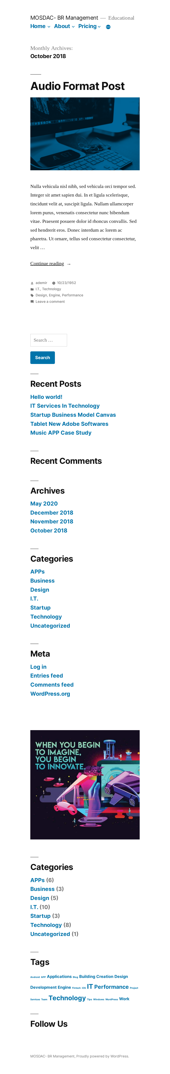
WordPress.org (50, 693)
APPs (37, 571)
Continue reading (50, 263)
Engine (54, 295)
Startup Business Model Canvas (73, 414)
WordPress (111, 999)
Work (124, 998)
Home (38, 26)
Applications (59, 976)
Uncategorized (50, 625)
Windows (98, 999)
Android (35, 977)
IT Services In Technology (65, 405)
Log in (38, 666)
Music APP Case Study (61, 432)
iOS (84, 988)
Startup (40, 607)
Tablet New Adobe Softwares (69, 424)
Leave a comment (50, 301)
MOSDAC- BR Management (64, 17)
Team (44, 999)
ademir (41, 283)
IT (90, 986)
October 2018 (48, 530)
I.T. (38, 289)
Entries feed (46, 675)
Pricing (87, 26)
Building (87, 976)
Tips (89, 999)
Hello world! (46, 397)
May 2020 (44, 503)
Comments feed (52, 684)
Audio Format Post (77, 86)
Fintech (76, 988)
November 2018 (51, 521)
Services (35, 999)
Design (41, 295)
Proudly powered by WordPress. (102, 1056)
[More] (108, 27)
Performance (72, 295)
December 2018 (51, 512)
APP (43, 977)
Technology (51, 289)
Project (134, 988)
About (62, 26)
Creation (104, 976)
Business (42, 580)
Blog (75, 977)
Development (43, 987)
